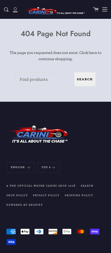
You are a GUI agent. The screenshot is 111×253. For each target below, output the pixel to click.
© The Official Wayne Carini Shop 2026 (41, 185)
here (93, 52)
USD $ (46, 167)
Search (85, 79)
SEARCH (87, 185)
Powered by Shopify (24, 205)
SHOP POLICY (17, 195)
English (18, 167)
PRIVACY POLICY (46, 195)
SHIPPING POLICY (79, 195)
